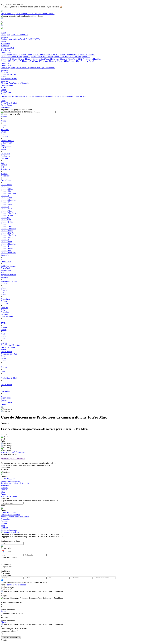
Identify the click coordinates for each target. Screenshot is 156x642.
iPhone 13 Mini (7, 61)
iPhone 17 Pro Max (61, 57)
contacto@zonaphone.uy (10, 481)
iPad (8, 35)
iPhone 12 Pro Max (93, 59)
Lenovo (7, 48)
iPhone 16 (64, 54)
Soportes (4, 303)
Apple (3, 92)
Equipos (15, 14)
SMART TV (35, 39)
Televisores (5, 169)
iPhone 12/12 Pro (78, 59)
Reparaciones (6, 14)
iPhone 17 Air (36, 57)
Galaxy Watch (19, 39)
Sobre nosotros (6, 402)
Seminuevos (5, 156)
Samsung (4, 136)
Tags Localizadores (47, 68)
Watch (21, 35)
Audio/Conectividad (9, 378)
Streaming (17, 83)
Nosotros (44, 14)
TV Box (4, 323)
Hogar (83, 96)
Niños (3, 360)
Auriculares (5, 79)
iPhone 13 (17, 61)
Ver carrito (5, 611)
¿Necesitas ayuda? (13, 452)
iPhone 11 (28, 59)
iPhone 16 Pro (73, 54)
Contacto (51, 14)
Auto (11, 83)
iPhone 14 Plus (62, 61)
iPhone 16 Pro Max (87, 54)
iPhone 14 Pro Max (87, 61)
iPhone (3, 35)
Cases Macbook (7, 316)
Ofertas (31, 14)
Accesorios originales (9, 281)
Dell (12, 48)
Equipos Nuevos (7, 39)
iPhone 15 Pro (38, 54)
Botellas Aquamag (35, 96)
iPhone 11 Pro (38, 59)
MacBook (15, 35)
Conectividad (6, 261)
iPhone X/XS (6, 59)
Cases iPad (5, 255)
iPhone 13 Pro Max (40, 61)
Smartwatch (5, 154)
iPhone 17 (26, 57)
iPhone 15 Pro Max (51, 54)
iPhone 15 (16, 54)
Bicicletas (4, 83)
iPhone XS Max (18, 59)
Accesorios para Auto (67, 96)
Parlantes (13, 79)
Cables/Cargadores (8, 68)
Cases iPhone (6, 180)
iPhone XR (86, 57)
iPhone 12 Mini (66, 59)
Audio (3, 294)
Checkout (4, 622)
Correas (4, 96)
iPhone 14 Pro (74, 61)
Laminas (4, 283)
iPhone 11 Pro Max (51, 59)
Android (10, 74)
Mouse (45, 96)
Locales (37, 14)
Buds (28, 39)
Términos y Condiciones (16, 585)
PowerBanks (21, 68)
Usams (8, 92)
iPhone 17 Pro (47, 57)
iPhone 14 (52, 61)
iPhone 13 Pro (27, 61)
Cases (3, 371)
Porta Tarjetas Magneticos (17, 96)
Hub (38, 68)
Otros (78, 96)
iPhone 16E (5, 57)
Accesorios (23, 14)
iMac (26, 35)
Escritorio (25, 83)
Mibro (3, 149)
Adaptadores (31, 68)
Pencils (3, 330)
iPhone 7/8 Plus (75, 57)
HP (2, 48)
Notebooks (5, 158)
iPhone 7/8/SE (6, 54)
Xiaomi (4, 327)
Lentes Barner (53, 96)
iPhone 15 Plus (26, 54)
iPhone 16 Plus (16, 57)
